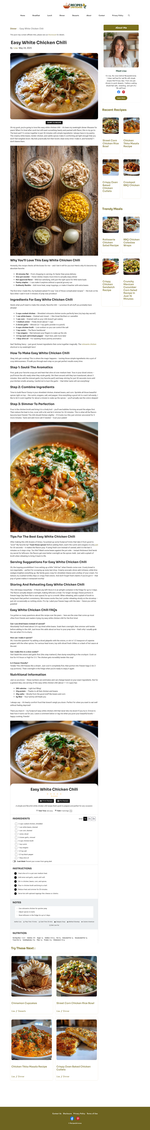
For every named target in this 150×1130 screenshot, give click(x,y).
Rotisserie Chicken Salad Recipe (111, 242)
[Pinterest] (78, 1119)
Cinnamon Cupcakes (24, 1003)
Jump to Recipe (54, 122)
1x (85, 818)
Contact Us (56, 1113)
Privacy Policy (117, 15)
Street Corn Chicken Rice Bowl (75, 1003)
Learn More (121, 98)
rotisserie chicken (89, 344)
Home (22, 15)
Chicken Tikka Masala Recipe (29, 1066)
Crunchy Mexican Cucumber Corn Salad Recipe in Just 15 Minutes (130, 290)
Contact (102, 15)
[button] (129, 15)
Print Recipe (47, 801)
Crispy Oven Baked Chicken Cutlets (73, 1068)
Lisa (16, 48)
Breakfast (36, 15)
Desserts (75, 15)
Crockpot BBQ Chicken (131, 184)
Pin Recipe (64, 801)
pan (96, 544)
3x (93, 818)
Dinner (62, 15)
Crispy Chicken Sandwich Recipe (109, 286)
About (88, 15)
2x (89, 818)
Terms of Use (92, 1113)
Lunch (49, 15)
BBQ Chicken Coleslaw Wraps (131, 242)
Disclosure (52, 35)
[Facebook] (72, 1119)
